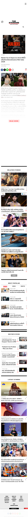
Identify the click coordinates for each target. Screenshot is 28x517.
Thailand (12, 288)
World (4, 353)
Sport (3, 55)
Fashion (3, 187)
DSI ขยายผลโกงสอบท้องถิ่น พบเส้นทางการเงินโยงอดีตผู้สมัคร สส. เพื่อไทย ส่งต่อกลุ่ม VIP (17, 291)
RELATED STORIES (14, 170)
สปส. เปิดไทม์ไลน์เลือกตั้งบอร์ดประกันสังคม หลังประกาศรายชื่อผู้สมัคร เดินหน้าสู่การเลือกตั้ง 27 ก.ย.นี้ (9, 371)
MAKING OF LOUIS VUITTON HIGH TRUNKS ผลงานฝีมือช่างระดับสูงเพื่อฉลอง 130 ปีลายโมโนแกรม (12, 251)
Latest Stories (14, 379)
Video (14, 497)
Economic (5, 338)
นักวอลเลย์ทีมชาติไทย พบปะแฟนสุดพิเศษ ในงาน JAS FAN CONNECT (12, 230)
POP (8, 187)
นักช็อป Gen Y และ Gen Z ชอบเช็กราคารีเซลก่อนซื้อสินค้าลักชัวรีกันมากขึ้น (12, 190)
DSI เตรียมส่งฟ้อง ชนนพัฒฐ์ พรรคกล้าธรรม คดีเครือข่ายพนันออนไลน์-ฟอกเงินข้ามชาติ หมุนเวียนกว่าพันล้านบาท (12, 460)
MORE (14, 275)
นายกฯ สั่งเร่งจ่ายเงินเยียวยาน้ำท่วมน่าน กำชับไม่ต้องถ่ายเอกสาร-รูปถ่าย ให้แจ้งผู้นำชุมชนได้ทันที (17, 316)
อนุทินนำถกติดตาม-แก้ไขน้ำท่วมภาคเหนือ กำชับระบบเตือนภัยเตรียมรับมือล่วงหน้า (17, 324)
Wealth (14, 496)
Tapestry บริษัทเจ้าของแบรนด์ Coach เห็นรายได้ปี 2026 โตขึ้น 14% (12, 271)
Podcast (6, 497)
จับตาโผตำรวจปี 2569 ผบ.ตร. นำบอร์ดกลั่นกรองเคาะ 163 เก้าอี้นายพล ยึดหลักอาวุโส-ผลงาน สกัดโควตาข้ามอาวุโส (16, 308)
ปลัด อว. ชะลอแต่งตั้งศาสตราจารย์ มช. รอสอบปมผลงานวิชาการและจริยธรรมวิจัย (16, 299)
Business (3, 478)
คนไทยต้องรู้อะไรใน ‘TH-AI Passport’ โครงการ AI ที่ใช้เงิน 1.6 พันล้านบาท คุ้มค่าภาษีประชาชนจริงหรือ (9, 340)
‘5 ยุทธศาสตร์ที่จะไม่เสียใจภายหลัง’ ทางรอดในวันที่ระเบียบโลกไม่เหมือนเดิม (9, 356)
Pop (21, 496)
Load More (14, 485)
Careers (14, 499)
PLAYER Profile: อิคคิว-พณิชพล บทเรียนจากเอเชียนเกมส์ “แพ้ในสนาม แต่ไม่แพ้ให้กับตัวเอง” (12, 210)
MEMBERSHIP (14, 508)
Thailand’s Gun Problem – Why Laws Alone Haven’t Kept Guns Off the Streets (9, 347)
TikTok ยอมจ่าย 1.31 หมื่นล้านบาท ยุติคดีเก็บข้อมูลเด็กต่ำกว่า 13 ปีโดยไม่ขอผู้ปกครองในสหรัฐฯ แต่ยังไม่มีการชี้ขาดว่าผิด (12, 419)
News (7, 496)
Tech (10, 338)
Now (21, 497)
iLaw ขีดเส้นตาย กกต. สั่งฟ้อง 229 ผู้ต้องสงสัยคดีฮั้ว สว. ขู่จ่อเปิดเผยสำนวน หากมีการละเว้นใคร (12, 440)
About (14, 500)
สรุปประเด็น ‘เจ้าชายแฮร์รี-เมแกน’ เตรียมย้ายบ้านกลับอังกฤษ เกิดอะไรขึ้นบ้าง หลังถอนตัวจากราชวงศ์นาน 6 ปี (9, 363)
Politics (12, 313)
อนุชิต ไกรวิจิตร (6, 64)
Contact (21, 500)
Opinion (6, 499)
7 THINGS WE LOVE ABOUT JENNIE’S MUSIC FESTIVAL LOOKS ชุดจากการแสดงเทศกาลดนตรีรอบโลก (12, 399)
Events (21, 499)
